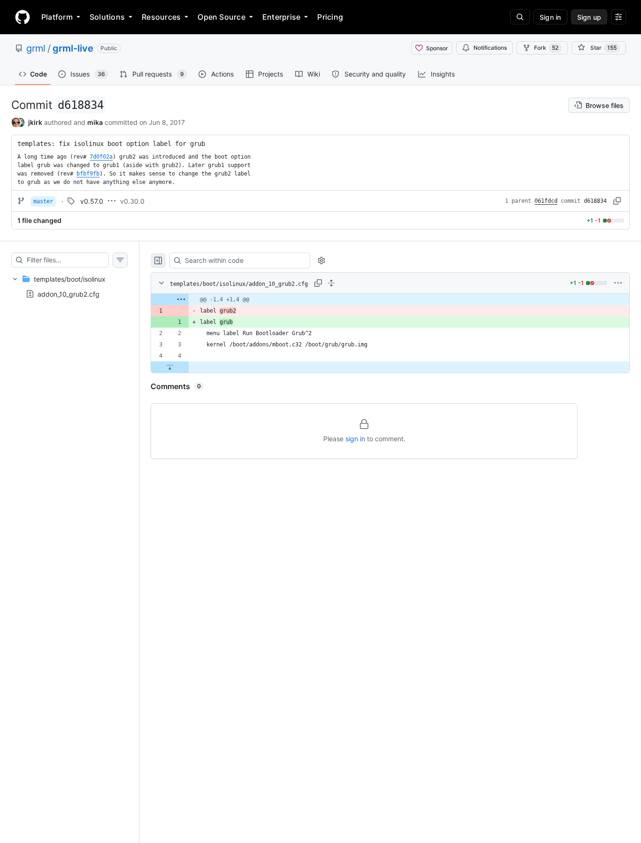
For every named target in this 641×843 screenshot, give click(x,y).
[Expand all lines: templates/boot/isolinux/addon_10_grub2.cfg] (331, 283)
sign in (355, 439)
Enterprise (281, 17)
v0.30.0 (132, 201)
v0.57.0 (91, 201)
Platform (57, 17)
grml (36, 48)
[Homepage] (22, 16)
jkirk (35, 122)
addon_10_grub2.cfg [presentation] (68, 294)
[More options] (618, 283)
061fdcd (545, 201)
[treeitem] (69, 286)
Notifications (490, 47)
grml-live (73, 48)
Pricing (330, 17)
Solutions (107, 17)
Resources (161, 17)
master (43, 201)
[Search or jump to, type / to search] (520, 16)
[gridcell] (390, 299)
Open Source (221, 17)
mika (95, 122)
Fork (546, 47)
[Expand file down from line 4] (170, 367)
